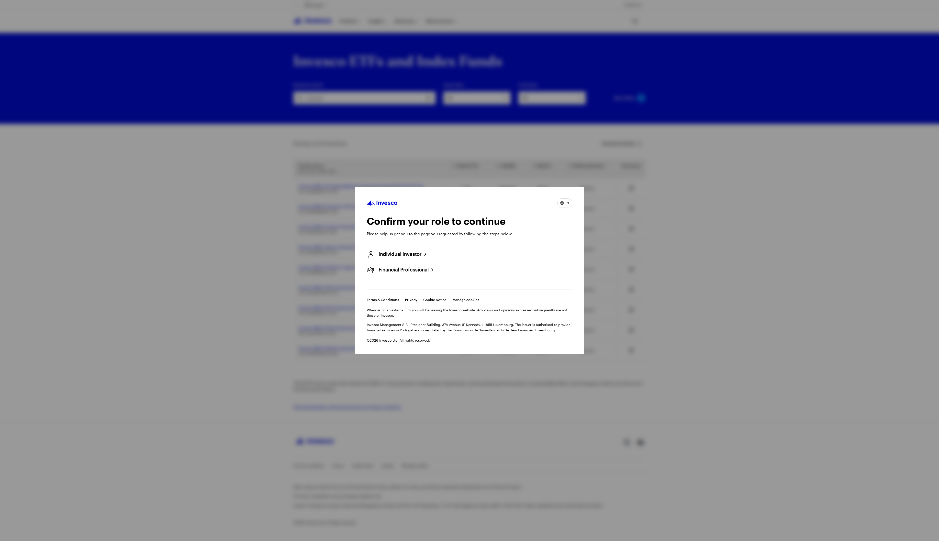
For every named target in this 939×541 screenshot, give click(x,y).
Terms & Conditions (383, 300)
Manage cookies (465, 300)
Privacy (411, 300)
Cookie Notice (435, 300)
